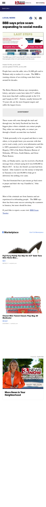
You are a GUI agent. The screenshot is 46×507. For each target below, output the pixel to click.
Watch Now (40, 2)
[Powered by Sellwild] (40, 356)
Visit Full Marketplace (36, 232)
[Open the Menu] (4, 3)
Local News (9, 18)
